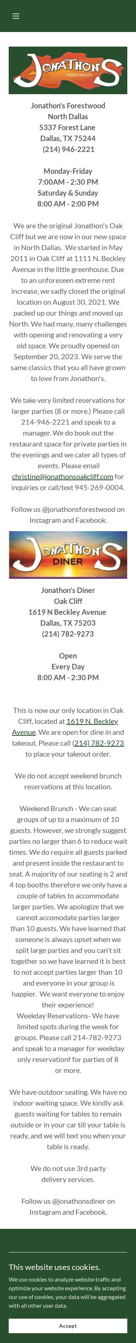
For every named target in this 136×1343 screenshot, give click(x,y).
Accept (68, 1326)
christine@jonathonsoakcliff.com (62, 476)
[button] (22, 16)
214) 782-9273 (99, 742)
